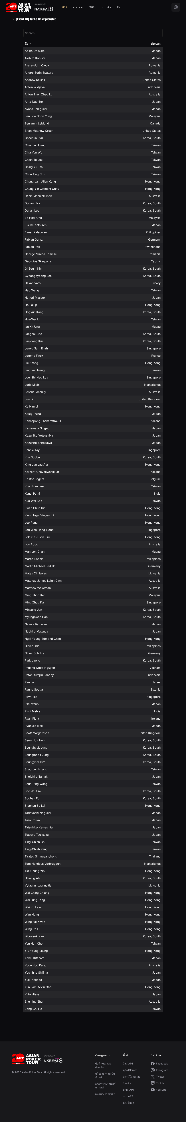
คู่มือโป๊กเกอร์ (130, 1070)
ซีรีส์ (64, 7)
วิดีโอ (92, 7)
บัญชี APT (128, 1089)
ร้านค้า (106, 7)
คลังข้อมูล (128, 1102)
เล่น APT (128, 1096)
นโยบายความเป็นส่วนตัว (105, 1075)
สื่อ (118, 7)
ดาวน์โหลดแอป (131, 1076)
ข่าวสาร (78, 7)
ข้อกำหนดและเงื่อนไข (103, 1065)
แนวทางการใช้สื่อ (105, 1094)
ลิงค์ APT (128, 1063)
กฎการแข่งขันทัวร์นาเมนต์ (105, 1085)
